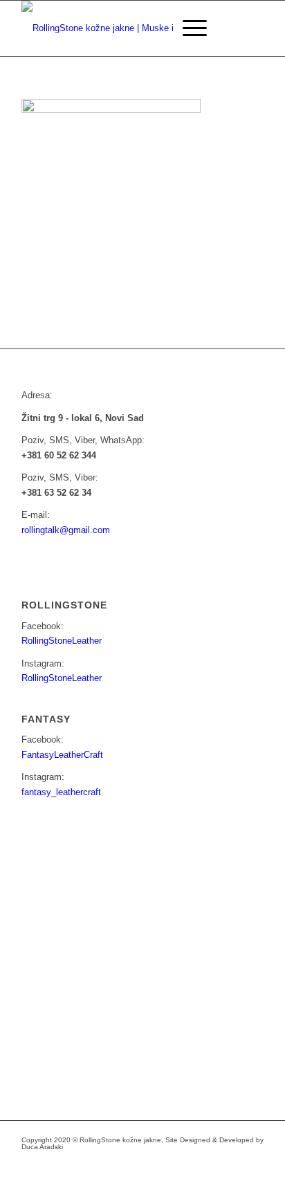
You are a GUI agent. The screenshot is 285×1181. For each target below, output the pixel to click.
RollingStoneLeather (61, 640)
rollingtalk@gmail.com (65, 530)
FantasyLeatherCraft (62, 755)
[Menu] (188, 28)
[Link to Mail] (211, 1163)
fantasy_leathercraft (61, 792)
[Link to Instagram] (191, 1163)
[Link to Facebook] (170, 1163)
